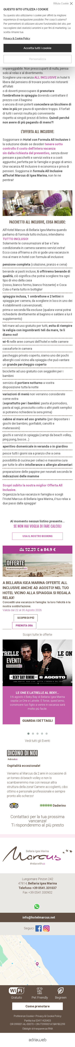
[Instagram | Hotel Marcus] (47, 928)
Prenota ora (24, 625)
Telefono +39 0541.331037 (37, 888)
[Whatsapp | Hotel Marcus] (37, 906)
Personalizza (37, 59)
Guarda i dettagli (37, 720)
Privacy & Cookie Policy (16, 38)
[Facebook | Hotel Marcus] (38, 928)
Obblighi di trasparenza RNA (37, 1028)
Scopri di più (25, 617)
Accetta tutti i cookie (37, 48)
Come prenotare (37, 1006)
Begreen (60, 997)
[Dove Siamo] (37, 960)
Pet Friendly (40, 997)
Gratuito (16, 997)
